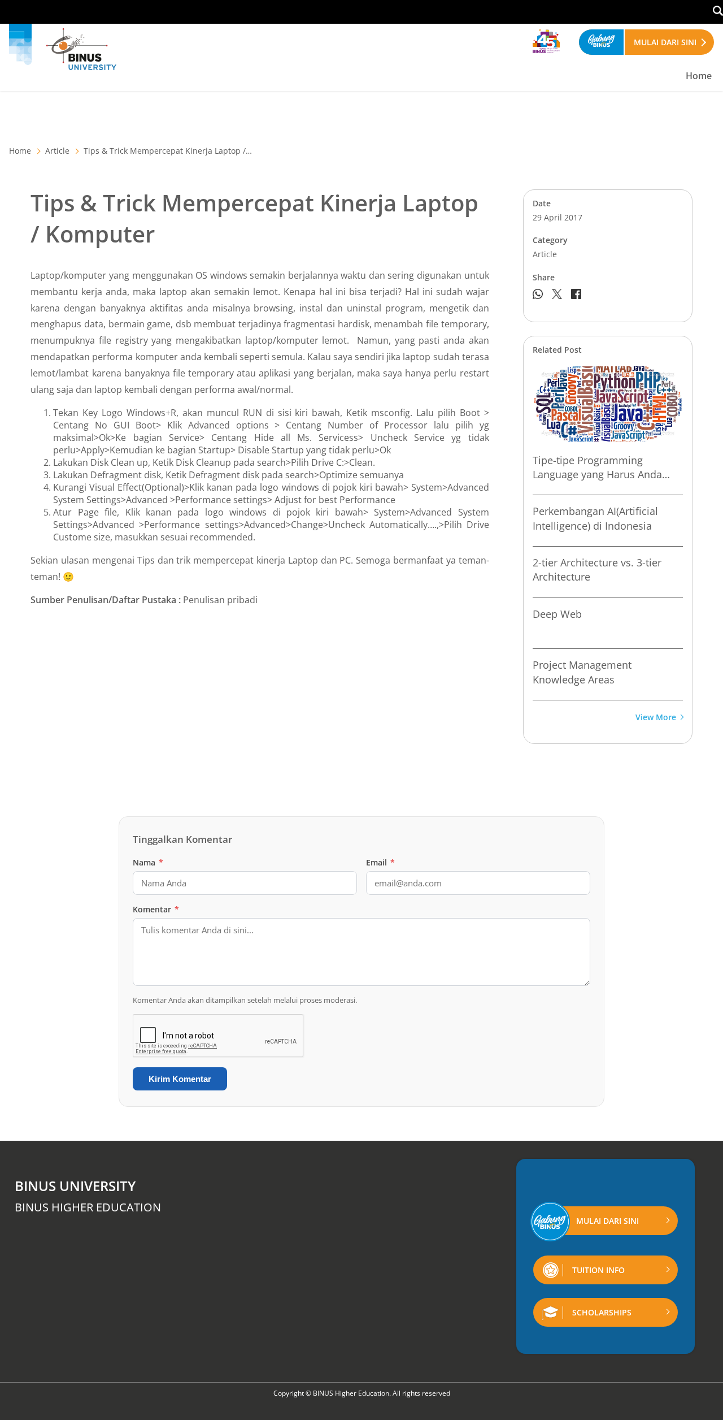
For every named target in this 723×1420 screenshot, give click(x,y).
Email (380, 862)
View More (655, 717)
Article (57, 150)
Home (699, 76)
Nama (148, 862)
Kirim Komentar (180, 1079)
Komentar (156, 909)
